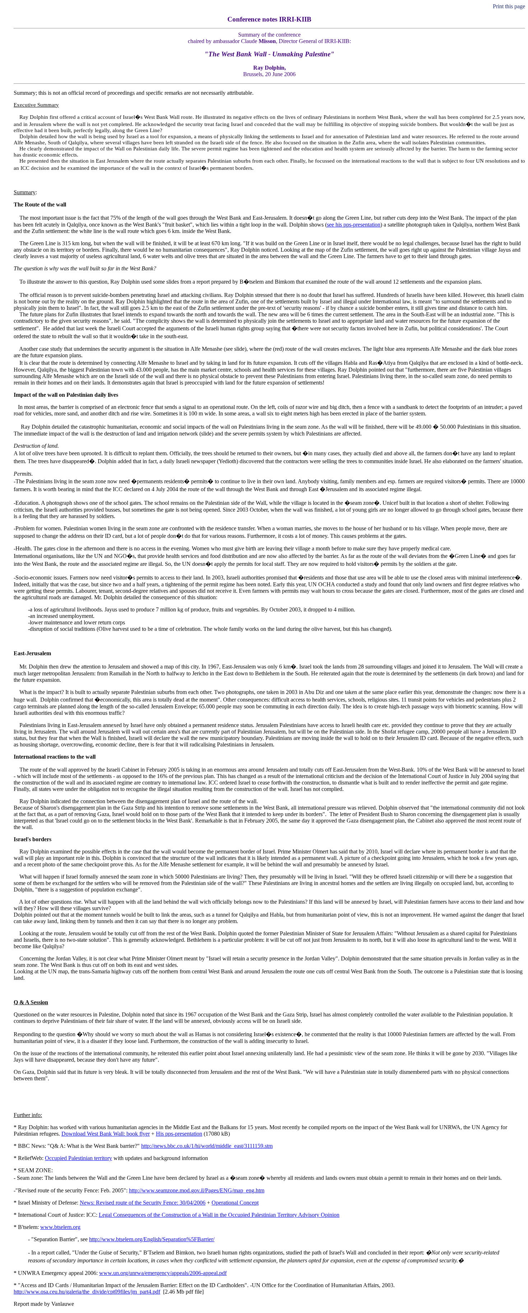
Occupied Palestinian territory (78, 1158)
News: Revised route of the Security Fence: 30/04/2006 (142, 1203)
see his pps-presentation (353, 225)
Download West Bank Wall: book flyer (105, 1134)
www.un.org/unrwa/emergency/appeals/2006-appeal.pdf (163, 1273)
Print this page (508, 6)
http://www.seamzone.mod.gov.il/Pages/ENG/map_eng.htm (196, 1190)
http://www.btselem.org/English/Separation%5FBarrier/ (151, 1239)
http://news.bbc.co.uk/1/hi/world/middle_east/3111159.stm (207, 1146)
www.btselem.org (60, 1227)
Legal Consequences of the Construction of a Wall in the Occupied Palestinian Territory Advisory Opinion (219, 1215)
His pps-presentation (179, 1134)
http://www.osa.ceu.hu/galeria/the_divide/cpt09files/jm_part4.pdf (87, 1292)
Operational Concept (235, 1203)
